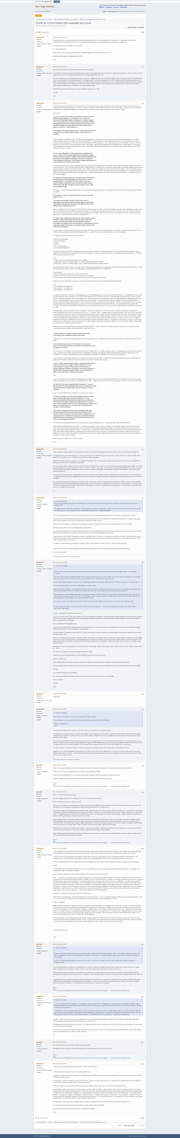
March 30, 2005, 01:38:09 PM (60, 792)
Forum (116, 7)
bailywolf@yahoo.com (89, 53)
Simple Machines (46, 1136)
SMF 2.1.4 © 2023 (38, 1136)
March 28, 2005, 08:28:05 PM (60, 449)
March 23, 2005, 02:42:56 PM (60, 66)
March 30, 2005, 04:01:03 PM (60, 944)
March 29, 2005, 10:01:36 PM (60, 693)
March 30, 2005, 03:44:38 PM (60, 848)
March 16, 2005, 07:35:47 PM (60, 37)
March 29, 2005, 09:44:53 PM (60, 497)
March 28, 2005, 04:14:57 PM (60, 103)
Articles (109, 7)
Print (142, 32)
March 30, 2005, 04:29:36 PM (60, 1063)
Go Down (38, 32)
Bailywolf (40, 37)
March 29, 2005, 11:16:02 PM (60, 709)
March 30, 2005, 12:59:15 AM (60, 765)
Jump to (120, 1125)
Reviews (123, 7)
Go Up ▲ (144, 1136)
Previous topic (132, 27)
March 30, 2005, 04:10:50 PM (60, 1042)
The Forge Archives (44, 6)
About (101, 7)
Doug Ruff (40, 498)
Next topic (141, 27)
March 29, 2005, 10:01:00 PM (60, 562)
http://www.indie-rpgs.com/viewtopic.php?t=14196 (68, 56)
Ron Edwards (74, 19)
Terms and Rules (137, 1136)
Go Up (37, 1118)
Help (130, 1136)
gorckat (39, 765)
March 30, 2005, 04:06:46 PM (60, 996)
